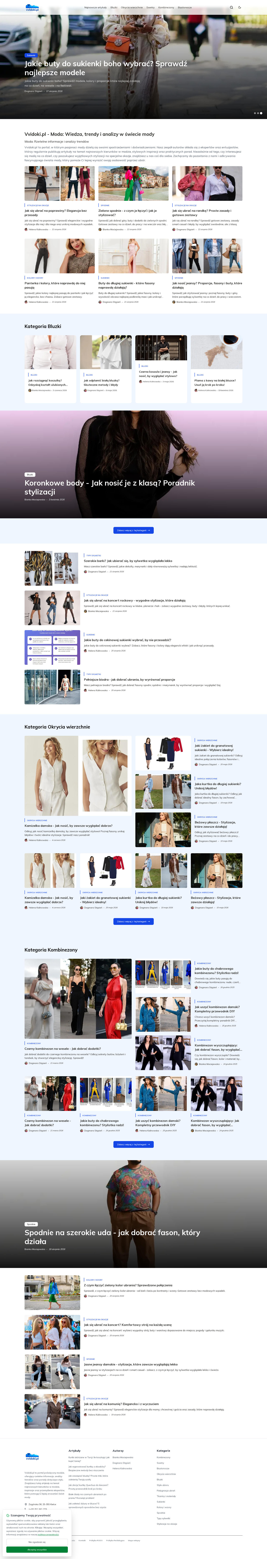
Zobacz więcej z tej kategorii (131, 530)
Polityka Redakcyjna (115, 1540)
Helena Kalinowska (122, 1468)
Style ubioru (163, 1485)
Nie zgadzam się (37, 1542)
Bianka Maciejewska (35, 499)
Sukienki (31, 55)
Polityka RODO (96, 1540)
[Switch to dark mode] (239, 7)
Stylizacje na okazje (38, 205)
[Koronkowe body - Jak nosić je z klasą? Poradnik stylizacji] (133, 464)
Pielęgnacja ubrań (166, 1490)
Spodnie (105, 205)
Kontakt (82, 1540)
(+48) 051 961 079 (38, 1509)
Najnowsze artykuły (95, 7)
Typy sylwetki (93, 555)
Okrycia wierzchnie (132, 7)
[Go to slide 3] (261, 113)
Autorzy (118, 1450)
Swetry (150, 7)
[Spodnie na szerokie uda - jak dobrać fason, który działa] (133, 1214)
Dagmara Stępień (33, 91)
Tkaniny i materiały (166, 1496)
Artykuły (75, 1450)
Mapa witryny (134, 1540)
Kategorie (163, 1450)
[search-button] (231, 7)
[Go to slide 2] (258, 113)
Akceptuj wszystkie (37, 1549)
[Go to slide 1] (255, 113)
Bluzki (113, 7)
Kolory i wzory (35, 278)
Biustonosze (185, 7)
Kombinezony (166, 7)
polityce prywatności (48, 1534)
